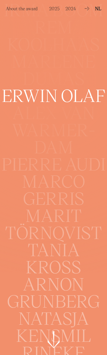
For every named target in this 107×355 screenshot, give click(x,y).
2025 (54, 7)
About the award (22, 7)
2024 (70, 7)
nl (98, 8)
